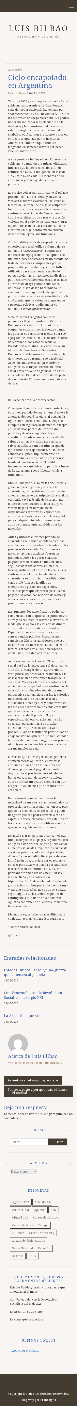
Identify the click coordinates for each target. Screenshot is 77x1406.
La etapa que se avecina (26, 1319)
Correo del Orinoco (46, 1217)
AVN (53, 1209)
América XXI (20, 1209)
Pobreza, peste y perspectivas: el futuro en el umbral (37, 1091)
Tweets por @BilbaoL (24, 1350)
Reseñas (17, 1256)
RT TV (33, 1256)
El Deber (18, 1233)
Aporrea (39, 1209)
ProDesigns (48, 1399)
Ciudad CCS (20, 1217)
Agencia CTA (20, 1202)
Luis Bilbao (38, 28)
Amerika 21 (42, 1202)
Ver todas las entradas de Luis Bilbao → (35, 1062)
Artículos (15, 69)
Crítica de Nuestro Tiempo (30, 1225)
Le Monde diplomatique (28, 1240)
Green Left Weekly (41, 1233)
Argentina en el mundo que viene (33, 1080)
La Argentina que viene (24, 1016)
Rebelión (44, 1248)
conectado (41, 1114)
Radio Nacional (22, 1248)
